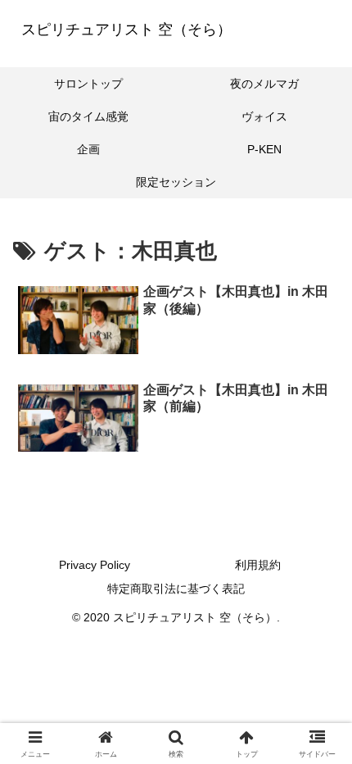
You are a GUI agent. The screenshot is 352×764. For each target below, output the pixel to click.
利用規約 (258, 564)
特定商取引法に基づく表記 (176, 588)
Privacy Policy (94, 564)
